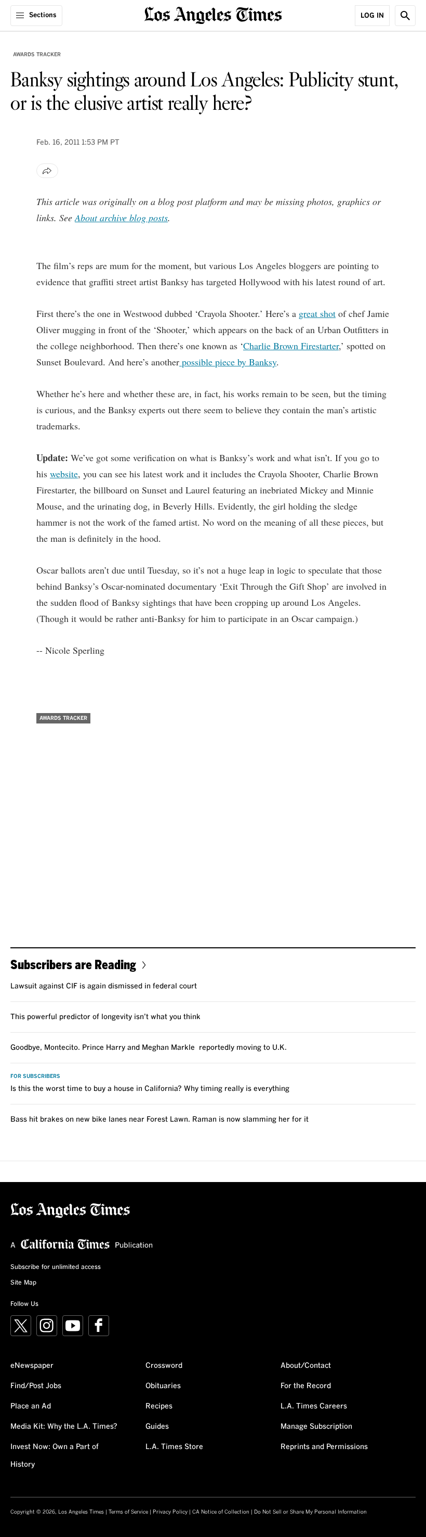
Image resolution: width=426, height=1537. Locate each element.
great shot (317, 313)
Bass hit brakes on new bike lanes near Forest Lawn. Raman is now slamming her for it (159, 1119)
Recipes (158, 1406)
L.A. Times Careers (314, 1406)
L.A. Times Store (174, 1447)
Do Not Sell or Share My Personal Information (310, 1512)
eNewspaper (32, 1365)
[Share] (47, 170)
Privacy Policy (170, 1512)
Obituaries (163, 1386)
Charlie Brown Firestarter (291, 345)
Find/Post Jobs (35, 1386)
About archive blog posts (121, 217)
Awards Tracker (37, 54)
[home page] (213, 14)
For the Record (306, 1386)
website (64, 473)
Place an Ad (30, 1406)
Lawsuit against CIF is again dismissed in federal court (103, 986)
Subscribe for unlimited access (55, 1267)
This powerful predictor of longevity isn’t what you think (105, 1017)
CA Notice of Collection (220, 1512)
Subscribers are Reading (73, 964)
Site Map (23, 1283)
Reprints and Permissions (324, 1447)
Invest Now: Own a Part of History (54, 1455)
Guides (157, 1426)
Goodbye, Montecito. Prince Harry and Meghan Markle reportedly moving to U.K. (148, 1047)
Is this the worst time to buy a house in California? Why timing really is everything (149, 1089)
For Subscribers (35, 1076)
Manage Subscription (316, 1426)
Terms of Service (128, 1512)
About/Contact (306, 1365)
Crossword (163, 1365)
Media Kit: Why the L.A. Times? (63, 1426)
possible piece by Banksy (227, 361)
